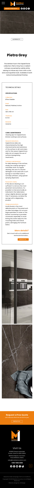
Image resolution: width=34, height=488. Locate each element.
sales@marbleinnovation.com (17, 460)
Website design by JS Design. (17, 483)
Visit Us (17, 448)
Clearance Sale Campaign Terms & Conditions (17, 476)
